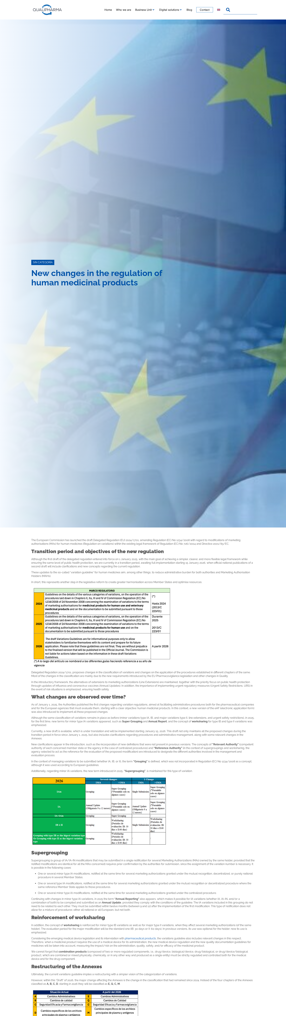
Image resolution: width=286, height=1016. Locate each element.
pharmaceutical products (140, 938)
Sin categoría (43, 262)
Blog (189, 9)
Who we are (123, 9)
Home (108, 9)
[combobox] (240, 9)
